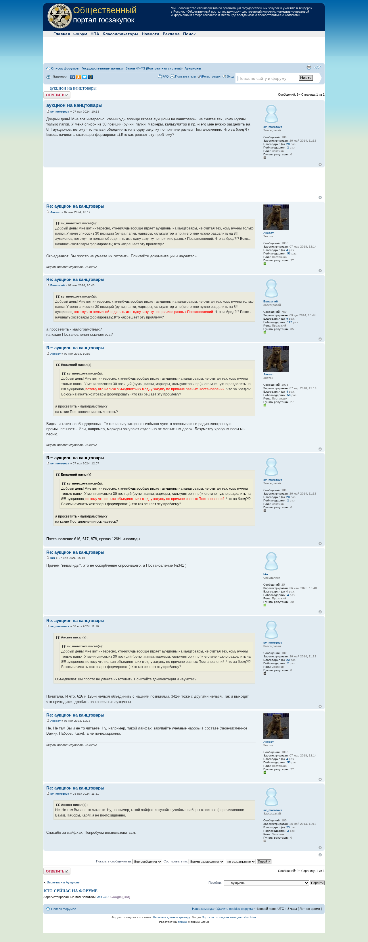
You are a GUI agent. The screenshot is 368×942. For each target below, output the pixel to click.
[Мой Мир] (91, 77)
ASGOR (103, 897)
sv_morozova (59, 111)
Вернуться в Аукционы (63, 882)
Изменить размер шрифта (317, 67)
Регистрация (211, 76)
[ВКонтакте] (73, 77)
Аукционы (193, 68)
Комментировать (55, 93)
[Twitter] (85, 77)
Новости (150, 34)
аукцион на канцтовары (73, 88)
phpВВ (182, 921)
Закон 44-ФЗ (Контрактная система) (154, 68)
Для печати (309, 67)
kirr (52, 557)
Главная (61, 34)
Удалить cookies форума (234, 908)
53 (289, 253)
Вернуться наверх (320, 164)
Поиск (189, 34)
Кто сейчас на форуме (70, 891)
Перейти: (215, 882)
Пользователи (185, 76)
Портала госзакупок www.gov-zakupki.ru (229, 917)
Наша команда (203, 908)
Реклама (171, 34)
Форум (80, 34)
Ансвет (55, 212)
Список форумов (65, 68)
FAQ (165, 76)
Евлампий (57, 285)
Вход (230, 76)
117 (289, 322)
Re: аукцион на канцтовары (75, 206)
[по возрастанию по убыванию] (249, 861)
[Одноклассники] (79, 77)
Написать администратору (171, 917)
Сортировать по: (176, 861)
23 (288, 144)
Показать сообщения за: (114, 861)
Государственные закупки (102, 68)
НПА (95, 34)
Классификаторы (120, 34)
